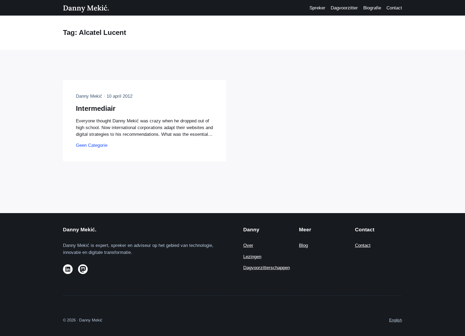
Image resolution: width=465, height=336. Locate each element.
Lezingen (252, 256)
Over (248, 245)
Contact (363, 245)
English (395, 320)
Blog (303, 245)
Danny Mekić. (86, 7)
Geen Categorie (91, 145)
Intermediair (95, 108)
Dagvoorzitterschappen (266, 267)
